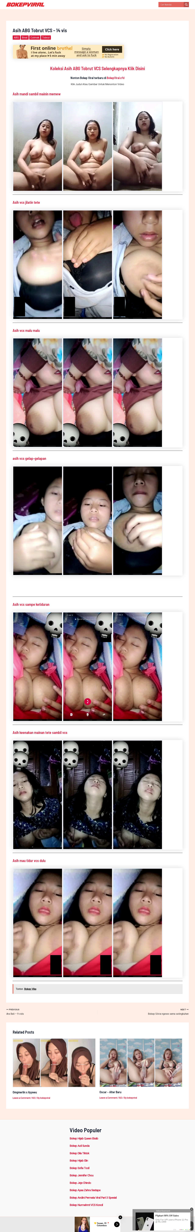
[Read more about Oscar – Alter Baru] (141, 1062)
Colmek (34, 37)
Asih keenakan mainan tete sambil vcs (40, 732)
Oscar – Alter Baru (110, 1092)
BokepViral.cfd (115, 78)
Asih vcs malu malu (26, 330)
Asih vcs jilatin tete (26, 202)
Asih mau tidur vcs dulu (29, 860)
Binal (24, 37)
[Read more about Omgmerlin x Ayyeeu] (54, 1062)
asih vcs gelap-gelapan (29, 458)
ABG (16, 37)
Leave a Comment (21, 1098)
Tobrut (46, 37)
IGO (33, 1098)
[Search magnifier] (186, 4)
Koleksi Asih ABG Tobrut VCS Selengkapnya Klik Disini (97, 68)
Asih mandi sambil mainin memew (36, 94)
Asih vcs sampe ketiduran (31, 604)
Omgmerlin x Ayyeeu (25, 1092)
